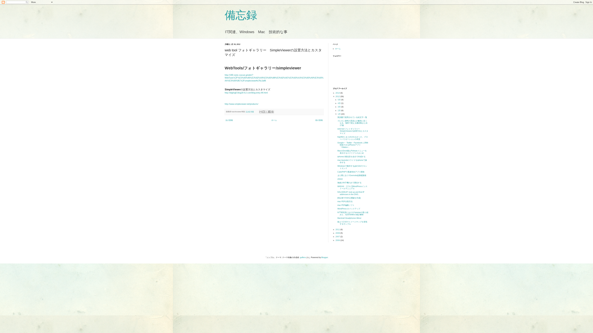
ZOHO (340, 179)
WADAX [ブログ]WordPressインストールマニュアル (352, 187)
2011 (338, 229)
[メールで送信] (260, 111)
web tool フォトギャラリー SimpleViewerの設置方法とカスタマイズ (352, 131)
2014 (338, 93)
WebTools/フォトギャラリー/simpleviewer (263, 68)
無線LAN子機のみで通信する (349, 183)
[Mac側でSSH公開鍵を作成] (349, 198)
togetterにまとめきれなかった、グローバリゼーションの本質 (352, 138)
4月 (339, 103)
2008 (338, 233)
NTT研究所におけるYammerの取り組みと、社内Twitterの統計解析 (352, 213)
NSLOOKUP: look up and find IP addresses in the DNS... (350, 193)
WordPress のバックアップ (348, 209)
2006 (338, 240)
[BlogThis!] (263, 111)
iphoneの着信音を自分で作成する (351, 157)
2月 (339, 110)
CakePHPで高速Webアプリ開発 (350, 172)
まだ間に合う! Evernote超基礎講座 (351, 175)
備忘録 (241, 15)
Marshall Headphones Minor (349, 218)
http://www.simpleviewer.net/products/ (241, 104)
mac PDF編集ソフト (345, 205)
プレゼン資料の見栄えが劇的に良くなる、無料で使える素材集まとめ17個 (352, 123)
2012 (338, 96)
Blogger (324, 257)
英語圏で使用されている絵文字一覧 (352, 117)
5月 (339, 100)
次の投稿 (229, 120)
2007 (338, 237)
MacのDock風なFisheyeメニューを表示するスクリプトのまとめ (352, 152)
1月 (339, 114)
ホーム (274, 120)
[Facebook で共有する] (269, 111)
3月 (339, 107)
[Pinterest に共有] (272, 111)
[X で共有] (266, 111)
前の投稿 (319, 120)
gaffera (303, 257)
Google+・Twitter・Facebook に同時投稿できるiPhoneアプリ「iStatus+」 (352, 145)
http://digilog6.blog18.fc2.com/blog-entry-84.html (246, 93)
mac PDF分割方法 (345, 201)
